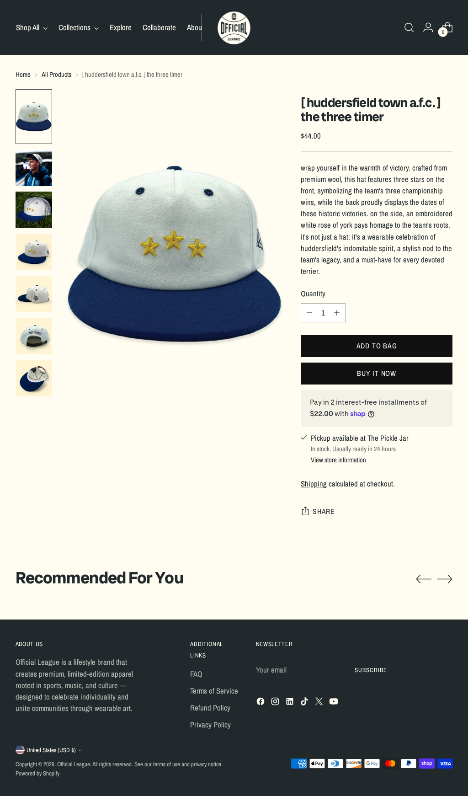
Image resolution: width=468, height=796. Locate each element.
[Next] (209, 27)
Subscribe (371, 670)
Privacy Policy (210, 725)
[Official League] (234, 27)
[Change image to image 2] (34, 168)
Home (23, 74)
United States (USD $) (51, 750)
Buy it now (376, 373)
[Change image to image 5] (34, 294)
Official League (73, 764)
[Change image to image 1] (34, 116)
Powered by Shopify (37, 773)
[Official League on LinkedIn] (290, 703)
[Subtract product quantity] (309, 313)
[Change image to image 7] (34, 378)
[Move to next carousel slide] (444, 579)
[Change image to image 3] (34, 210)
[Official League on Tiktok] (305, 703)
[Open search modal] (409, 27)
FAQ (196, 674)
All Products (56, 74)
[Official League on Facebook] (261, 703)
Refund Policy (210, 708)
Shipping (314, 484)
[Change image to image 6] (34, 336)
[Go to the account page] (428, 27)
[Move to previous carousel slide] (423, 579)
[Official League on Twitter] (319, 703)
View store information (338, 460)
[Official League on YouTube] (334, 703)
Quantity (313, 293)
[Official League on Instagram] (276, 703)
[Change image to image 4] (34, 252)
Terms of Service (214, 691)
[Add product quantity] (337, 313)
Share (324, 511)
